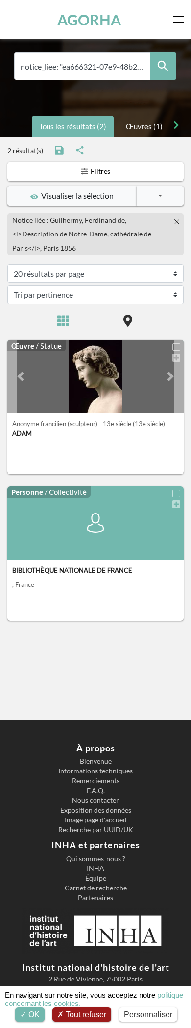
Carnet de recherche (96, 888)
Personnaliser (148, 1014)
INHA (95, 868)
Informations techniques (95, 771)
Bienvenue (96, 761)
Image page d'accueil (96, 820)
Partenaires (95, 897)
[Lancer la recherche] (163, 66)
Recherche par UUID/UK (95, 829)
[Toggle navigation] (180, 19)
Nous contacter (95, 800)
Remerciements (95, 780)
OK (33, 1014)
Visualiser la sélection (76, 195)
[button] (20, 376)
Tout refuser (85, 1014)
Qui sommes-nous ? (95, 858)
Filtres (99, 171)
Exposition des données (95, 810)
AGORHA (89, 19)
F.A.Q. (96, 790)
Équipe (95, 878)
